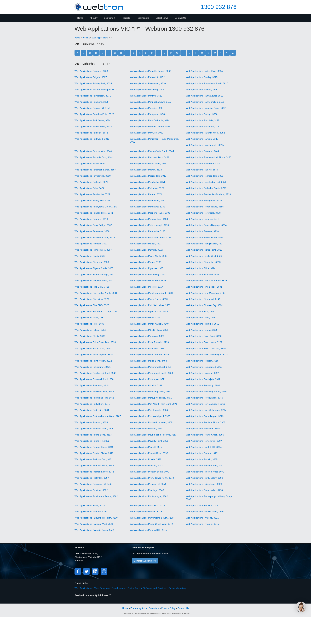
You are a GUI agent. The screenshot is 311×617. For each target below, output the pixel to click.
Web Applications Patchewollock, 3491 (149, 157)
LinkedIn (95, 571)
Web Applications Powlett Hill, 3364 (204, 447)
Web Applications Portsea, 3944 (146, 428)
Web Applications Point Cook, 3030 (204, 336)
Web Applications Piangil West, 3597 (93, 249)
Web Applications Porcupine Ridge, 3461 (151, 397)
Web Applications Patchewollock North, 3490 (208, 157)
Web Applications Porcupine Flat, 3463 (94, 397)
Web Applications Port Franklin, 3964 (149, 410)
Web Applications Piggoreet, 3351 (147, 268)
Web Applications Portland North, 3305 (205, 422)
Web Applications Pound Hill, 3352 (92, 441)
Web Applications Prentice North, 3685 (94, 465)
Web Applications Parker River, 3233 (93, 126)
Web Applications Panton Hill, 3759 (92, 108)
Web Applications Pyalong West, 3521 (94, 524)
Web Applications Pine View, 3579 (92, 299)
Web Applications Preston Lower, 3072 (94, 471)
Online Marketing (177, 588)
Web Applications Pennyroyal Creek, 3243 (96, 206)
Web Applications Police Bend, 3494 (148, 360)
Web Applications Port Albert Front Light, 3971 (153, 404)
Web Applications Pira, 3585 (200, 311)
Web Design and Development (110, 588)
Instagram (104, 571)
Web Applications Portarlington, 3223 (205, 416)
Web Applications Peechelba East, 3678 (206, 182)
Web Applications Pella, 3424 (89, 188)
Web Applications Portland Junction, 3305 (151, 422)
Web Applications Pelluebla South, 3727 (206, 188)
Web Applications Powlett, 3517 (146, 447)
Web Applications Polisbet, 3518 (202, 360)
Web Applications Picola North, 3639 (148, 256)
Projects (126, 18)
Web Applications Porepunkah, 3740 (204, 397)
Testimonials (142, 18)
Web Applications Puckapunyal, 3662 (149, 496)
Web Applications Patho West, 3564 (148, 163)
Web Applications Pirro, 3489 (89, 323)
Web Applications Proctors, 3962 (91, 490)
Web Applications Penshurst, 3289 (147, 206)
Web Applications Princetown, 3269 (204, 484)
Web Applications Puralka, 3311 (202, 505)
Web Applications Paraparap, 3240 (148, 114)
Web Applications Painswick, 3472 (147, 77)
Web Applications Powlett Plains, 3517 (94, 453)
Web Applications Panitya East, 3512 (204, 95)
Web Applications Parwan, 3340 (202, 139)
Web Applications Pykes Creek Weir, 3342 (151, 524)
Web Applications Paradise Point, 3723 (94, 114)
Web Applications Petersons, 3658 (92, 231)
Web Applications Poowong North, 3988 (150, 391)
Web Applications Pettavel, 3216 (202, 231)
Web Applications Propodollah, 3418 (204, 490)
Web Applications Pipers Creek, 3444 (149, 311)
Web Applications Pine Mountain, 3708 (205, 293)
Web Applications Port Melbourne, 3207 (206, 410)
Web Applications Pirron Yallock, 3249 (149, 323)
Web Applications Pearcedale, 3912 (148, 176)
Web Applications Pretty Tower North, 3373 (152, 478)
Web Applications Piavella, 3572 (146, 249)
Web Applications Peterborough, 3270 (149, 225)
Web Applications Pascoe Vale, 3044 (93, 151)
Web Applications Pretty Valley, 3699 (204, 478)
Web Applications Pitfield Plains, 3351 (149, 330)
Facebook (78, 571)
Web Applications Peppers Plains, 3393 (150, 213)
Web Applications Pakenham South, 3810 (207, 83)
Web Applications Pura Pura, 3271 (147, 505)
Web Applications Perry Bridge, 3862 (93, 225)
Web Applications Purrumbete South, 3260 (151, 517)
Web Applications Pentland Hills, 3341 (94, 213)
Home (80, 18)
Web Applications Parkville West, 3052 (205, 132)
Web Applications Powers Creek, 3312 (94, 447)
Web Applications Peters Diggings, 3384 (206, 225)
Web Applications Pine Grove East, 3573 (206, 280)
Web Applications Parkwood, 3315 (92, 139)
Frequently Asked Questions (144, 608)
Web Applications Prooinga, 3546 (147, 490)
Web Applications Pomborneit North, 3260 (151, 373)
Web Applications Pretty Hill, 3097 (92, 478)
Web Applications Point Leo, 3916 (147, 348)
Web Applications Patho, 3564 (90, 163)
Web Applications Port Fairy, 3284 (92, 410)
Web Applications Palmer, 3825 (202, 89)
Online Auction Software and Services (147, 588)
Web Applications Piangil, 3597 (145, 243)
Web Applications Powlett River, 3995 (149, 453)
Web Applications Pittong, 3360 (202, 330)
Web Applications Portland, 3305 (91, 422)
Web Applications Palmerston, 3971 (93, 95)
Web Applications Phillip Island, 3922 (204, 237)
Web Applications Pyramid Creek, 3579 (94, 530)
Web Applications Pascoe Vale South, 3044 (152, 151)
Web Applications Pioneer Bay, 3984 (204, 305)
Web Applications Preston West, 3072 (205, 471)
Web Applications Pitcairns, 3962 (202, 323)
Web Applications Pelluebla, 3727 (147, 188)
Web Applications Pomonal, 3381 (202, 373)
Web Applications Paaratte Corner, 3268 (150, 71)
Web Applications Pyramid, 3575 (202, 524)
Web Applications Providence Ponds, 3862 (96, 496)
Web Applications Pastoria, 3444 (202, 151)
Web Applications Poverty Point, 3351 (149, 441)
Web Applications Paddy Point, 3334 (204, 71)
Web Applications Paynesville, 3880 (93, 176)
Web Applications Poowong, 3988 (203, 385)
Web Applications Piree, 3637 (89, 317)
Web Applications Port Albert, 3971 (92, 404)
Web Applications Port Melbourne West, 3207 (98, 416)
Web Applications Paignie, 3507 (91, 77)
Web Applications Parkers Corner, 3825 (150, 126)
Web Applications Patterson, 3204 (203, 163)
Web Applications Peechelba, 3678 (148, 182)
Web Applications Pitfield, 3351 (90, 330)
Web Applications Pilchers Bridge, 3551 (95, 274)
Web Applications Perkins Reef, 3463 (149, 219)
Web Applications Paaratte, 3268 (91, 71)
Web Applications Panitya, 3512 (146, 95)
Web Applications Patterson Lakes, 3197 (95, 169)
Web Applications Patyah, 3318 (146, 169)
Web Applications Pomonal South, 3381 (95, 379)
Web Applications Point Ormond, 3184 (149, 354)
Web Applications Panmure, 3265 (92, 102)
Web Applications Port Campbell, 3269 (205, 404)
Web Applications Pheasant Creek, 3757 (150, 237)
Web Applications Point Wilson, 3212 (93, 360)
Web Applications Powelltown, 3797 (204, 441)
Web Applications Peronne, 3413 (202, 219)
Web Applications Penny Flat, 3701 (92, 200)
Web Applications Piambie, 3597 (91, 243)
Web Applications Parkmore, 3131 (203, 126)
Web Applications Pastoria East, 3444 (94, 157)
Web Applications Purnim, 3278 (146, 511)
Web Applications (100, 37)
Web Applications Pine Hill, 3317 (146, 286)
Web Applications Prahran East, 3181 (94, 459)
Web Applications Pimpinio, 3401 (202, 274)
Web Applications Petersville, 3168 (147, 231)
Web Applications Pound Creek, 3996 (205, 434)
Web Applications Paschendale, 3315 (205, 145)
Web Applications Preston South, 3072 (149, 471)
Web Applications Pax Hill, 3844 (202, 169)
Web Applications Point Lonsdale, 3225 (206, 348)
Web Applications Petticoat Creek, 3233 (95, 237)
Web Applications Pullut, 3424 (90, 505)
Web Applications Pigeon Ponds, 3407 (94, 268)
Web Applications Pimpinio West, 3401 (94, 280)
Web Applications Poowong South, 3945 (206, 391)
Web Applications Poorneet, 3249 (92, 385)
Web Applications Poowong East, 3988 (94, 391)
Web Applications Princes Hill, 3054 (148, 484)
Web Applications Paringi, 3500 (202, 114)
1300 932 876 (218, 7)
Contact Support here (145, 560)
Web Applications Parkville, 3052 (146, 132)
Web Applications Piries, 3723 (145, 317)
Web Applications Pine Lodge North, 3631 (96, 293)
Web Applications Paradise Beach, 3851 (206, 108)
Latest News (162, 18)
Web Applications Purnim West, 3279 (205, 511)
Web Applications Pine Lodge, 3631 (204, 286)
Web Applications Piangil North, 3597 (205, 243)
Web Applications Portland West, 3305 (94, 428)
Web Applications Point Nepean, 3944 (94, 354)
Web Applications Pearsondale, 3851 (204, 176)
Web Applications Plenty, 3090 (90, 336)
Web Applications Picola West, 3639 (204, 256)
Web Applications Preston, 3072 (146, 465)
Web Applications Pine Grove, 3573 (148, 280)
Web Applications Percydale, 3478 (203, 213)
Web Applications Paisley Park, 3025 (93, 83)
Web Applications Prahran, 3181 (202, 453)
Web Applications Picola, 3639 (90, 256)
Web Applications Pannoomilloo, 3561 (205, 102)
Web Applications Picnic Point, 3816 (204, 249)
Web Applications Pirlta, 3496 (201, 317)
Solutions (108, 18)
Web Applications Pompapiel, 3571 (148, 379)
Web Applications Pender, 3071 (146, 194)
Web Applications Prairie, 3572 (145, 459)
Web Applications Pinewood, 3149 (203, 299)
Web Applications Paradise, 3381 (147, 108)
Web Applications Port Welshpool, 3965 (150, 416)
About (93, 18)
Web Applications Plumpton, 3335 (147, 336)
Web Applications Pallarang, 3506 (147, 89)
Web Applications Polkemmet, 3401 (93, 367)
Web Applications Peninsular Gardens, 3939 (208, 194)
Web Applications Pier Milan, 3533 (203, 262)
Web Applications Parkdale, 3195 (202, 120)
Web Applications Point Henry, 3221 (204, 342)
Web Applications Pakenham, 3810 (148, 83)
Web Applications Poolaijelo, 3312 (203, 379)
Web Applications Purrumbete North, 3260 (96, 517)
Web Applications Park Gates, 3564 (93, 120)
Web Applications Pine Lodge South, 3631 (151, 293)
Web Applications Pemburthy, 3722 (92, 194)
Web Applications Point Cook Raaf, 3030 (95, 342)
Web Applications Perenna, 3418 (91, 219)
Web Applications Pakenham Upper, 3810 (96, 89)
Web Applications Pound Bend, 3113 (93, 434)
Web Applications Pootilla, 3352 (146, 385)
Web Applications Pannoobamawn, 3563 (150, 102)
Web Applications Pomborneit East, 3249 (95, 373)
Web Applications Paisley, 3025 (202, 77)
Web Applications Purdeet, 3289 (91, 511)
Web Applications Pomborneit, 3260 (204, 367)
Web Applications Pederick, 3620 (91, 182)
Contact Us (180, 18)
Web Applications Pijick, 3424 (201, 268)
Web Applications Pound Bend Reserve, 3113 (153, 434)
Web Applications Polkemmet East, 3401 (150, 367)
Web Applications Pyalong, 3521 (202, 517)
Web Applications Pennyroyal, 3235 (204, 200)
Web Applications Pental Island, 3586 (205, 206)
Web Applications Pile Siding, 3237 (147, 274)
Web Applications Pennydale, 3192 (148, 200)
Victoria (86, 37)
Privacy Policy (168, 608)
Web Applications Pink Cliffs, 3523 (92, 305)
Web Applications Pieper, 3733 (145, 262)
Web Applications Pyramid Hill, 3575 (148, 530)
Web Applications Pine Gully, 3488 (92, 286)
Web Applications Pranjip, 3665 (202, 459)
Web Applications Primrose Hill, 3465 (93, 484)
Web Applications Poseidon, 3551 (203, 428)
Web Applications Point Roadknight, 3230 (207, 354)
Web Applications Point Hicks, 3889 (92, 348)
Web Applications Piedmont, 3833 (92, 262)
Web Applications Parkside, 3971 (91, 132)
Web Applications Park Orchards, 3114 (149, 120)
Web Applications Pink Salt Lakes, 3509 (150, 305)
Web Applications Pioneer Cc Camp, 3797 (96, 311)
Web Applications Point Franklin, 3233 (149, 342)
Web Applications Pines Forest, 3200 (149, 299)
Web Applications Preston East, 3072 (205, 465)
